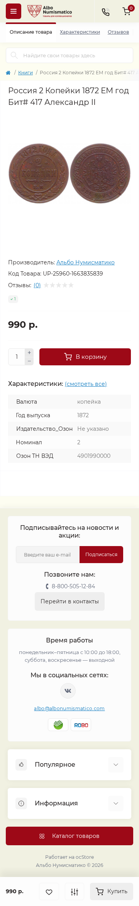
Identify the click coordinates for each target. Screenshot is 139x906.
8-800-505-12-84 (73, 586)
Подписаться (101, 554)
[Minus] (29, 361)
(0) (37, 285)
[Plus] (29, 352)
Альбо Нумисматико (85, 262)
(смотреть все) (86, 383)
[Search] (14, 55)
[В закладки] (49, 891)
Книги (25, 72)
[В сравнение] (74, 891)
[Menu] (13, 11)
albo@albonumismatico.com (69, 708)
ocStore (85, 857)
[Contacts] (105, 11)
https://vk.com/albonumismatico (68, 691)
